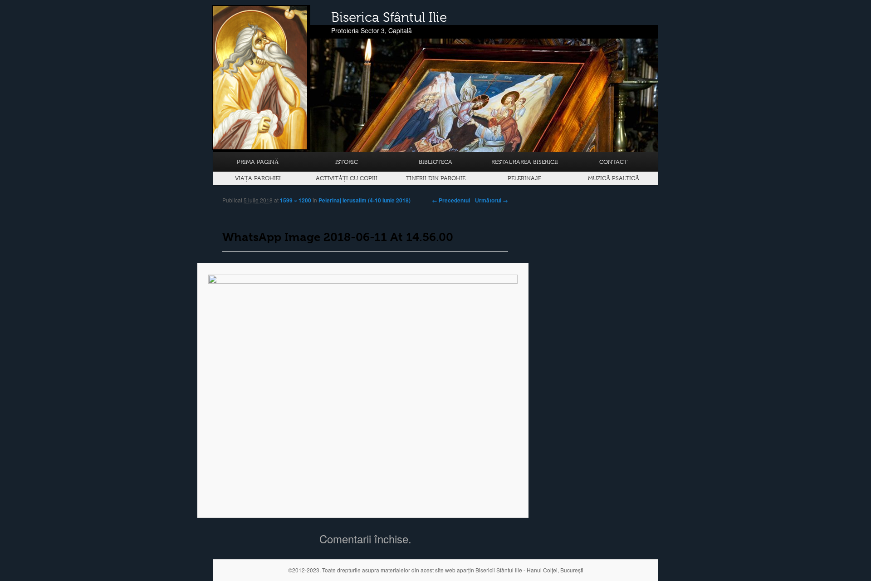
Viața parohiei (258, 178)
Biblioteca (435, 161)
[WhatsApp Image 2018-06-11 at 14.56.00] (363, 391)
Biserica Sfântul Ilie (389, 17)
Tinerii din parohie (435, 178)
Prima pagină (258, 161)
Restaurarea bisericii (524, 161)
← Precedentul (451, 200)
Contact (613, 161)
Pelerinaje (524, 178)
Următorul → (491, 200)
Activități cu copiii (346, 178)
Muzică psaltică (613, 178)
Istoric (346, 161)
